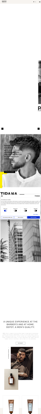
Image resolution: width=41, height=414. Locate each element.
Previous (2, 129)
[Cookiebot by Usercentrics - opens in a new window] (35, 196)
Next (39, 129)
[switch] (15, 210)
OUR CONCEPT (20, 343)
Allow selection (20, 217)
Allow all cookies (33, 217)
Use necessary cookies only (7, 217)
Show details (35, 214)
